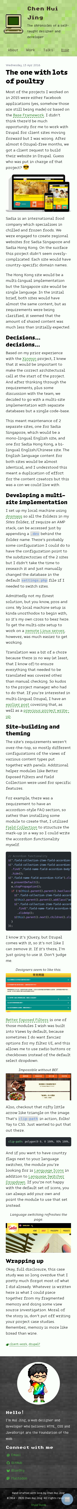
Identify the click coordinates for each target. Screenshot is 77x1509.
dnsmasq (14, 516)
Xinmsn (29, 358)
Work (30, 49)
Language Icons (49, 1170)
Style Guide (38, 1504)
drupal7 (34, 1344)
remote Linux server (44, 630)
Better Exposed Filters (27, 1019)
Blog (65, 49)
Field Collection (21, 827)
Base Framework (28, 115)
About (13, 49)
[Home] (13, 23)
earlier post (17, 704)
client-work (18, 1344)
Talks (48, 49)
